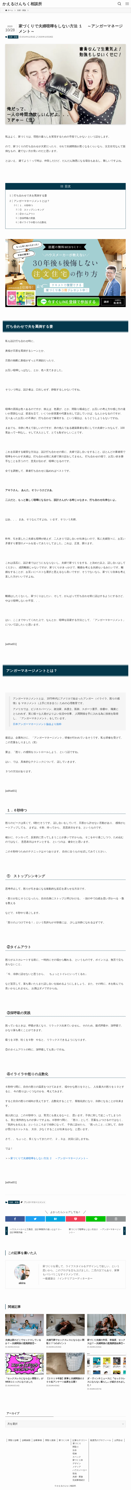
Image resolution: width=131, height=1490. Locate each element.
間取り (76, 1447)
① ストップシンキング (31, 209)
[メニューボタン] (127, 4)
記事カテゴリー (80, 1440)
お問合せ (118, 1440)
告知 (75, 1473)
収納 (75, 1453)
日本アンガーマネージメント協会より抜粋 (37, 724)
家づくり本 (64, 1440)
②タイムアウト (27, 214)
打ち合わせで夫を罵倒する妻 (30, 195)
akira (22, 1283)
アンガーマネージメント (34, 1202)
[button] (15, 1219)
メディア (77, 1467)
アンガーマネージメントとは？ (32, 201)
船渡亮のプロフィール (100, 1440)
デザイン (77, 1463)
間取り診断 (13, 1440)
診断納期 (26, 1440)
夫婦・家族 (13, 37)
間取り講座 (50, 1440)
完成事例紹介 (79, 1480)
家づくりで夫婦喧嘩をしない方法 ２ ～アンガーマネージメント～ (49, 1158)
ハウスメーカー (80, 1470)
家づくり (77, 1443)
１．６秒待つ (26, 205)
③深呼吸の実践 (27, 218)
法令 (75, 1450)
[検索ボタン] (119, 4)
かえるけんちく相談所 (22, 4)
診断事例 (38, 1440)
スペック (77, 1457)
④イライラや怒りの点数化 (32, 222)
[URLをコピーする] (116, 1219)
